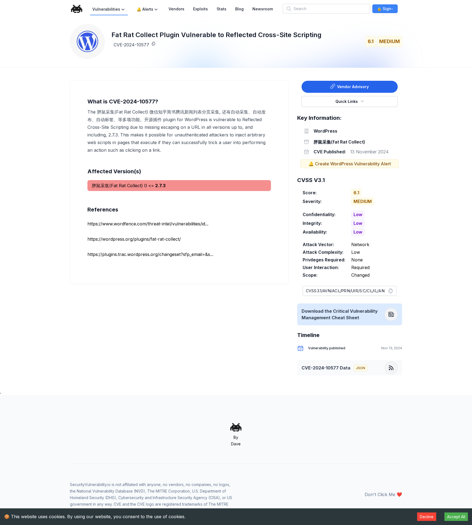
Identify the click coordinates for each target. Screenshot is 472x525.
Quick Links (346, 101)
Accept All (456, 516)
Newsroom (262, 9)
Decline (426, 516)
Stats (221, 9)
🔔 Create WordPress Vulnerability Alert (349, 163)
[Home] (77, 9)
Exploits (200, 9)
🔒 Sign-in (385, 9)
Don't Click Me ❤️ (383, 494)
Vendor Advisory (353, 86)
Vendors (176, 9)
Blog (239, 9)
